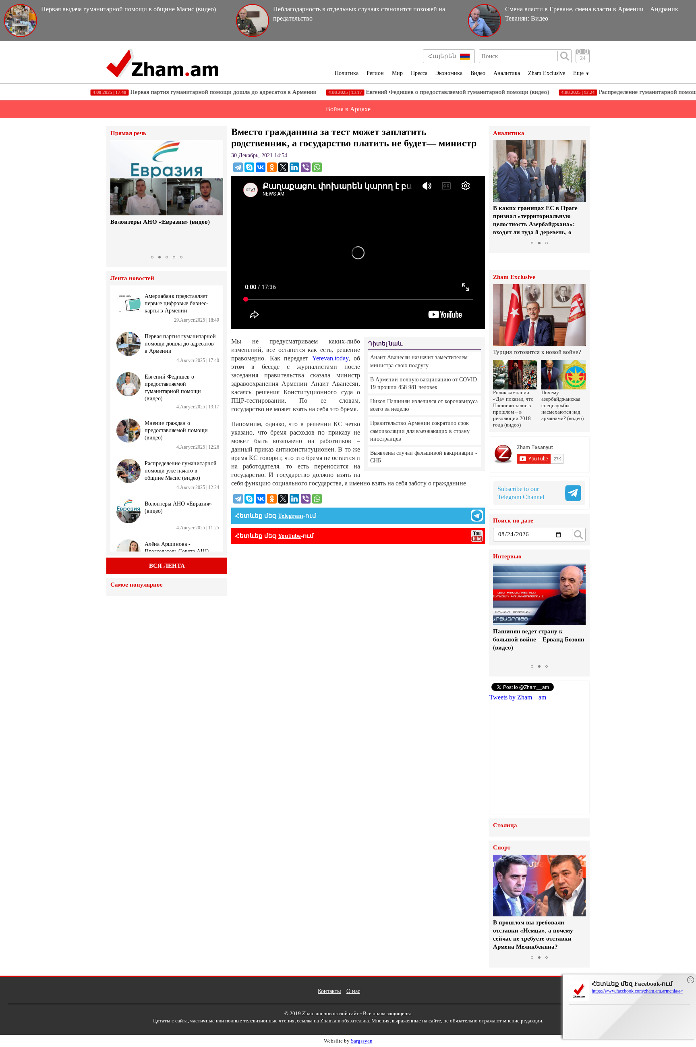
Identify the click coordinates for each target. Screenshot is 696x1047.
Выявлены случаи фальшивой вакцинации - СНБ (423, 457)
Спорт (501, 848)
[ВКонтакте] (260, 167)
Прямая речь (128, 133)
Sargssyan (362, 1041)
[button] (117, 195)
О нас (353, 991)
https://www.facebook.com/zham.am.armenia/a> (637, 991)
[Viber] (306, 167)
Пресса (419, 73)
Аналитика (506, 73)
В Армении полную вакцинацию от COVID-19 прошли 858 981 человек (424, 384)
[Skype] (249, 167)
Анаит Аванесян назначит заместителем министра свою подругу (419, 361)
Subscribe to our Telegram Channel (520, 492)
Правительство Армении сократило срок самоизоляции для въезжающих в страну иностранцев (420, 431)
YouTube (289, 536)
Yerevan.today (330, 358)
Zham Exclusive (546, 73)
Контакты (329, 991)
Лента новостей (132, 278)
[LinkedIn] (294, 167)
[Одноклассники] (272, 167)
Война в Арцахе (348, 109)
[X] (283, 167)
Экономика (448, 73)
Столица (505, 825)
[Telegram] (238, 167)
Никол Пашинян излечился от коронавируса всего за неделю (424, 405)
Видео (477, 73)
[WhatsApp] (317, 167)
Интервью (507, 557)
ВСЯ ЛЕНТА (167, 565)
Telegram (290, 515)
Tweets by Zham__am (517, 697)
